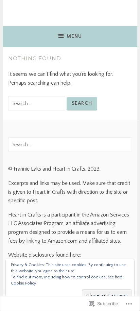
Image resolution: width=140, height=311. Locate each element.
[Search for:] (37, 103)
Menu (74, 36)
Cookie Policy (23, 283)
